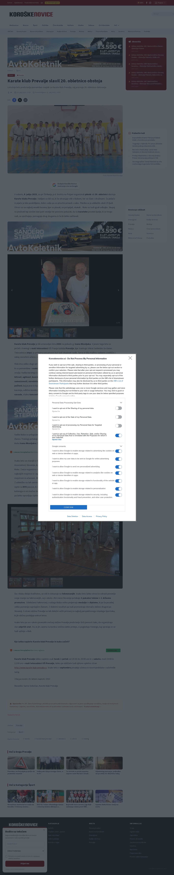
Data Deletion (72, 516)
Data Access (87, 516)
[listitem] (87, 402)
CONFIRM (68, 507)
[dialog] (87, 437)
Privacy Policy (101, 516)
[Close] (131, 358)
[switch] (118, 408)
